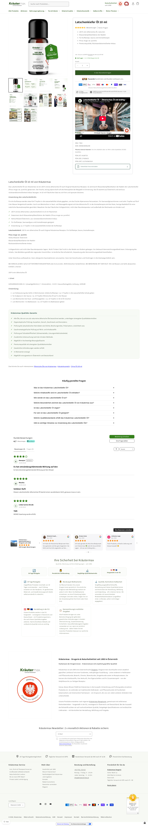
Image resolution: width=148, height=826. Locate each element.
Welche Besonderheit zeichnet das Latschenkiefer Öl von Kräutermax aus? (74, 403)
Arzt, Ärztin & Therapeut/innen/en (21, 769)
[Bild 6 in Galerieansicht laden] (31, 100)
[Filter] (116, 449)
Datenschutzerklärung (65, 743)
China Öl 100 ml (76, 366)
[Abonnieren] (90, 734)
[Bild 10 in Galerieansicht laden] (31, 115)
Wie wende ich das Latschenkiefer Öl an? (74, 398)
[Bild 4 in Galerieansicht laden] (60, 85)
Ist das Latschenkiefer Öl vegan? (74, 408)
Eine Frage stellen (122, 441)
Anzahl (77, 61)
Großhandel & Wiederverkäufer (20, 772)
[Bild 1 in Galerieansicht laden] (16, 85)
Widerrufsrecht (29, 817)
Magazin (45, 787)
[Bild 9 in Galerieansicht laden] (16, 115)
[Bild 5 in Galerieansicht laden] (16, 100)
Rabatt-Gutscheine (48, 782)
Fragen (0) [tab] (30, 449)
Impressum (68, 817)
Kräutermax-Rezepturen (97, 701)
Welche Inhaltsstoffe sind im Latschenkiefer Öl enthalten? (74, 393)
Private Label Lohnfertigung (19, 779)
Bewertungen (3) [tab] (19, 449)
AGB (53, 817)
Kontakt (45, 779)
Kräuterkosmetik (64, 366)
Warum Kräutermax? (49, 772)
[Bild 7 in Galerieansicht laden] (46, 100)
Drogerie (94, 670)
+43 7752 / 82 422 (80, 770)
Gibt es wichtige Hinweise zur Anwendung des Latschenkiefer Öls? (74, 423)
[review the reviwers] (68, 537)
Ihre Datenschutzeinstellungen (78, 824)
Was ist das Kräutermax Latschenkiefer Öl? (74, 388)
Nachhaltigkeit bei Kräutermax (52, 774)
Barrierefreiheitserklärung (89, 817)
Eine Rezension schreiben (123, 530)
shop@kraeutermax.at (81, 778)
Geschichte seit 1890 (49, 769)
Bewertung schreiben (122, 437)
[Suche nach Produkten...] (66, 4)
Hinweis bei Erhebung (63, 824)
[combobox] (49, 4)
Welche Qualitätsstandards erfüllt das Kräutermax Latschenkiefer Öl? (74, 418)
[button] (37, 11)
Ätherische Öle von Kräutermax (45, 366)
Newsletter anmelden (49, 784)
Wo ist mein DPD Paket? (17, 777)
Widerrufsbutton (106, 817)
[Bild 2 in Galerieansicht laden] (31, 85)
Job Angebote (47, 777)
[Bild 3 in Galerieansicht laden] (46, 85)
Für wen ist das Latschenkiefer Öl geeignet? (74, 413)
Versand (90, 54)
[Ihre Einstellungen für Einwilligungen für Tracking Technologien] (144, 822)
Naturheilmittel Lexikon (17, 774)
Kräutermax (18, 817)
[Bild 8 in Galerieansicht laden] (60, 100)
